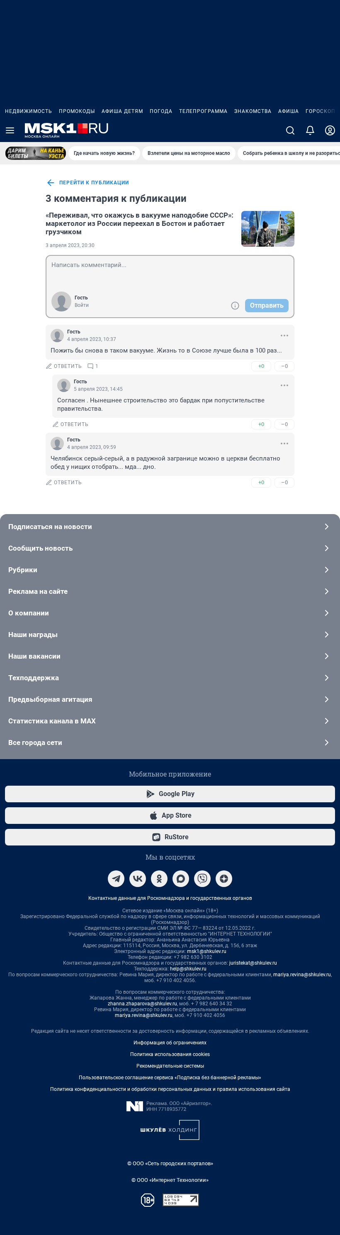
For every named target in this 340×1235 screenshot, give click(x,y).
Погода (161, 111)
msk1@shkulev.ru (206, 951)
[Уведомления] (310, 130)
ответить (68, 366)
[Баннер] (35, 153)
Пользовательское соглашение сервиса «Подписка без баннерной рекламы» (170, 1078)
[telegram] (116, 878)
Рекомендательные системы (170, 1066)
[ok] (159, 878)
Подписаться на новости (50, 526)
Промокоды (77, 111)
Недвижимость (28, 111)
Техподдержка (33, 678)
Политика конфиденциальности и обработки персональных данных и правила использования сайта (170, 1089)
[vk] (137, 878)
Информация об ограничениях (170, 1043)
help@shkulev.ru (188, 969)
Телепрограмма (203, 111)
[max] (180, 878)
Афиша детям (122, 111)
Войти (82, 305)
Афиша (288, 111)
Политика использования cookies (170, 1054)
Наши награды (33, 634)
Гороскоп (320, 111)
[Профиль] (330, 130)
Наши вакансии (34, 656)
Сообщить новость (40, 548)
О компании (28, 613)
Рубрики (22, 570)
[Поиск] (290, 130)
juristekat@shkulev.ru (253, 963)
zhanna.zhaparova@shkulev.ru (142, 1004)
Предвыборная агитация (50, 699)
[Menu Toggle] (10, 130)
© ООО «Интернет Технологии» (170, 1180)
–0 (284, 366)
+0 (261, 366)
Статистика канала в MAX (52, 721)
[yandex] (224, 878)
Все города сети (35, 742)
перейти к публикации (94, 183)
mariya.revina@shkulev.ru (302, 975)
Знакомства (253, 111)
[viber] (202, 878)
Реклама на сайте (38, 591)
